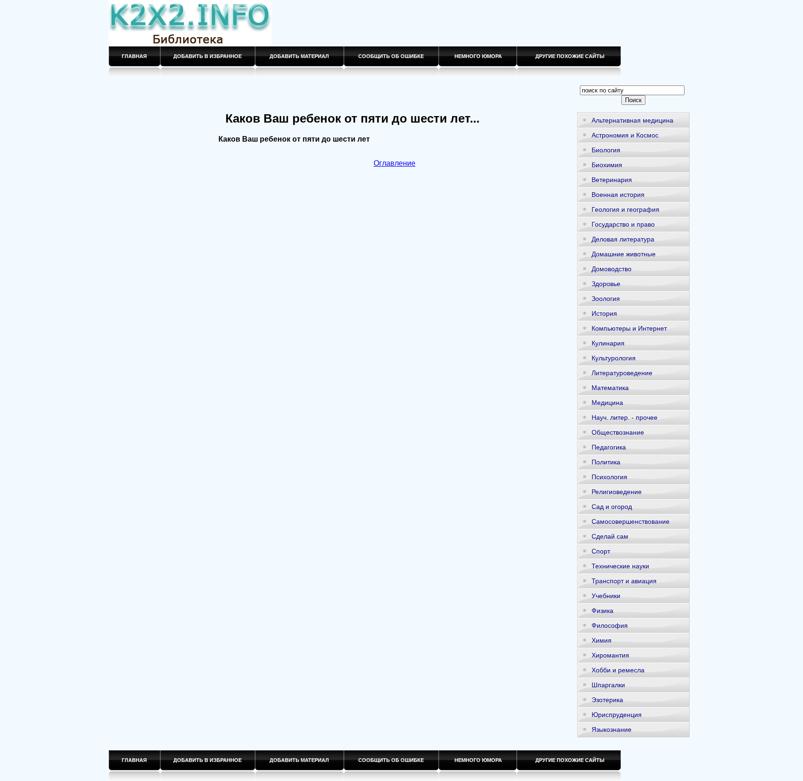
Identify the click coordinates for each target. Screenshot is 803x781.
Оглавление (394, 163)
